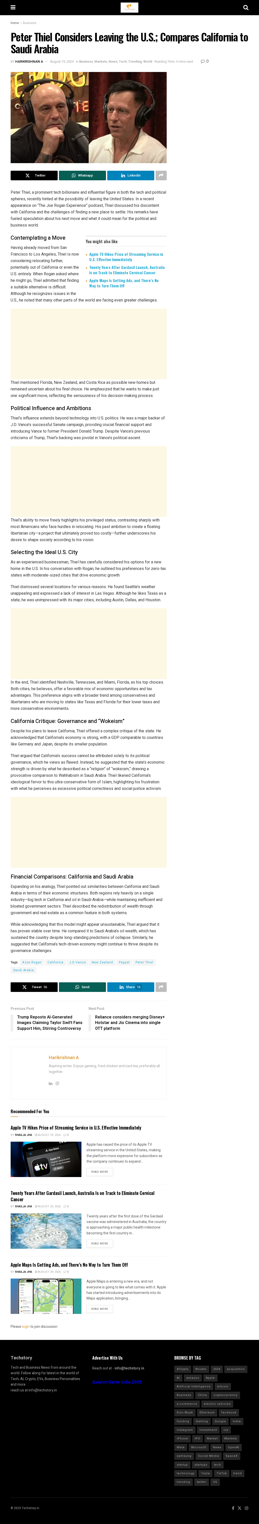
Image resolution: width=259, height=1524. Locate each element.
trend (237, 1473)
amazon (192, 1378)
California (55, 962)
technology (186, 1473)
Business (29, 23)
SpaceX (232, 1456)
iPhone (182, 1438)
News (113, 61)
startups (201, 1465)
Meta (181, 1447)
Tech (123, 61)
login (26, 1326)
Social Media (208, 1456)
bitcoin (222, 1386)
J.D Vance (77, 962)
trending (183, 1482)
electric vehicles (217, 1404)
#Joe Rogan (32, 962)
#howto (201, 1369)
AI (178, 1378)
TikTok (222, 1473)
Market (212, 1438)
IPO (197, 1438)
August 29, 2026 (49, 1135)
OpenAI (233, 1447)
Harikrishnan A (29, 61)
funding (183, 1421)
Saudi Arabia (23, 970)
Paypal (124, 962)
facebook (228, 1412)
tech (217, 1465)
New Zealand (102, 962)
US (215, 1482)
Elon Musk (185, 1412)
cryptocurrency (225, 1395)
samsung (184, 1456)
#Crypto (183, 1369)
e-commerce (187, 1404)
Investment (208, 1430)
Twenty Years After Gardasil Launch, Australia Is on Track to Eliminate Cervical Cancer (127, 269)
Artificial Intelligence (194, 1386)
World (147, 61)
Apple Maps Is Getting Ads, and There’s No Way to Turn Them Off (124, 283)
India (237, 1421)
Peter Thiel (144, 962)
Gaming (202, 1421)
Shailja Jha (23, 1135)
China (202, 1395)
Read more (99, 1172)
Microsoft (198, 1447)
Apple (210, 1378)
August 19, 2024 (62, 61)
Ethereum (207, 1412)
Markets (100, 61)
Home (15, 23)
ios (226, 1430)
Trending (135, 61)
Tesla (205, 1473)
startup (182, 1465)
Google (220, 1421)
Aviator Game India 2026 (117, 1382)
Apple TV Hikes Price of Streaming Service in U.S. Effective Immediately (126, 256)
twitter (201, 1482)
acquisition (236, 1369)
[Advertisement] (89, 344)
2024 (216, 1369)
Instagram (185, 1430)
